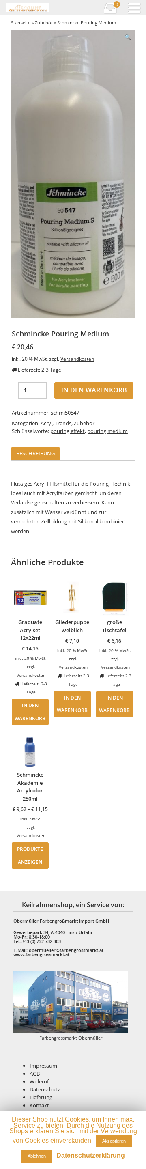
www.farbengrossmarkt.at (41, 954)
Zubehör (44, 22)
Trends (63, 423)
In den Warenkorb (94, 389)
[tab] (35, 454)
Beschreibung (35, 453)
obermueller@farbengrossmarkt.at (66, 950)
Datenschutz (45, 1089)
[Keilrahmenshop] (27, 7)
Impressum (43, 1065)
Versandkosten (77, 358)
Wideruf (39, 1081)
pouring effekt (67, 431)
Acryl (46, 423)
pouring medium (107, 431)
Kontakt (39, 1105)
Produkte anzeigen (30, 855)
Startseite (20, 22)
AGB (35, 1073)
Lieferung (41, 1097)
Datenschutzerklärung (90, 1155)
